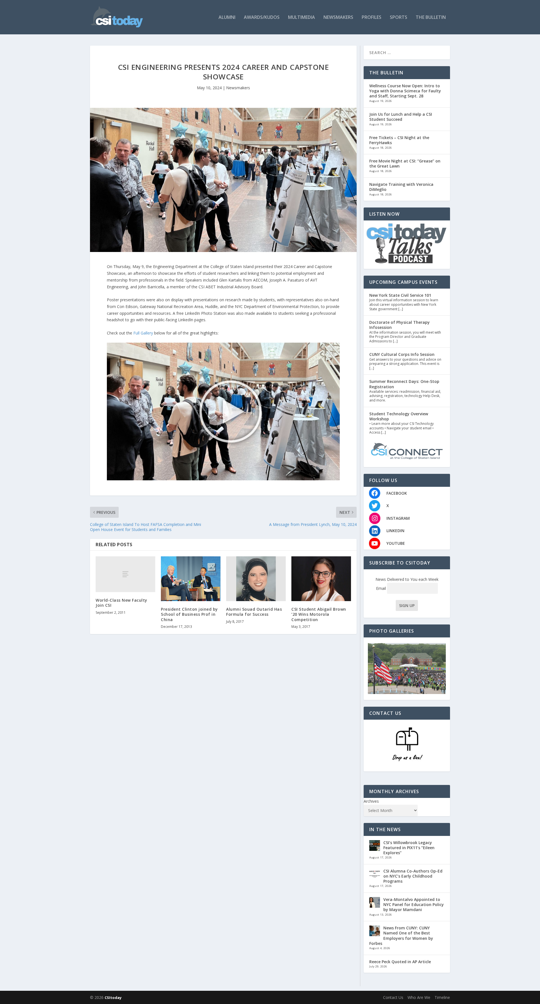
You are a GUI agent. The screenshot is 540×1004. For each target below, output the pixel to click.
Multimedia (301, 17)
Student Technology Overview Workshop (398, 416)
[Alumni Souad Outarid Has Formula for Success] (256, 578)
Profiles (371, 17)
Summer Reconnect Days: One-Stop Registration (404, 384)
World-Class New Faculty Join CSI (121, 602)
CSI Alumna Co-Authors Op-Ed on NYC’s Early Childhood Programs (412, 876)
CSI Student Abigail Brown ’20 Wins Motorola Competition (318, 614)
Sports (398, 17)
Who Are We (419, 997)
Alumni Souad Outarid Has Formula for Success (254, 611)
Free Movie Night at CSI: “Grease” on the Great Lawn (404, 163)
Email (381, 588)
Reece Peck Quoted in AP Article (400, 961)
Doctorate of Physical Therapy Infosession (399, 325)
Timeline (442, 997)
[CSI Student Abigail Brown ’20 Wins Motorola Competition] (321, 578)
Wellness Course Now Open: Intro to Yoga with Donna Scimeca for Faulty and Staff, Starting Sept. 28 (405, 91)
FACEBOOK (396, 493)
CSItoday (113, 997)
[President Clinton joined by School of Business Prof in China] (190, 578)
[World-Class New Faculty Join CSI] (125, 574)
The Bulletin (431, 17)
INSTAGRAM (398, 518)
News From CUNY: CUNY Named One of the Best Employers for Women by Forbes (401, 935)
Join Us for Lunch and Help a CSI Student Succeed (400, 116)
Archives (371, 801)
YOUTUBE (395, 543)
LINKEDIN (395, 530)
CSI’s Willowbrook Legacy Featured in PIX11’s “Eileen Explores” (409, 847)
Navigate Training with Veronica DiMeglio (401, 187)
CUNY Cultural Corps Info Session (402, 354)
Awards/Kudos (262, 17)
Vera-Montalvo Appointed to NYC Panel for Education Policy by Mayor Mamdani (413, 904)
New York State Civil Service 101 (400, 295)
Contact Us (393, 997)
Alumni (227, 17)
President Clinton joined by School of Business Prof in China (189, 614)
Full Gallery (143, 333)
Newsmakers (338, 17)
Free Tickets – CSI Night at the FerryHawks (399, 140)
